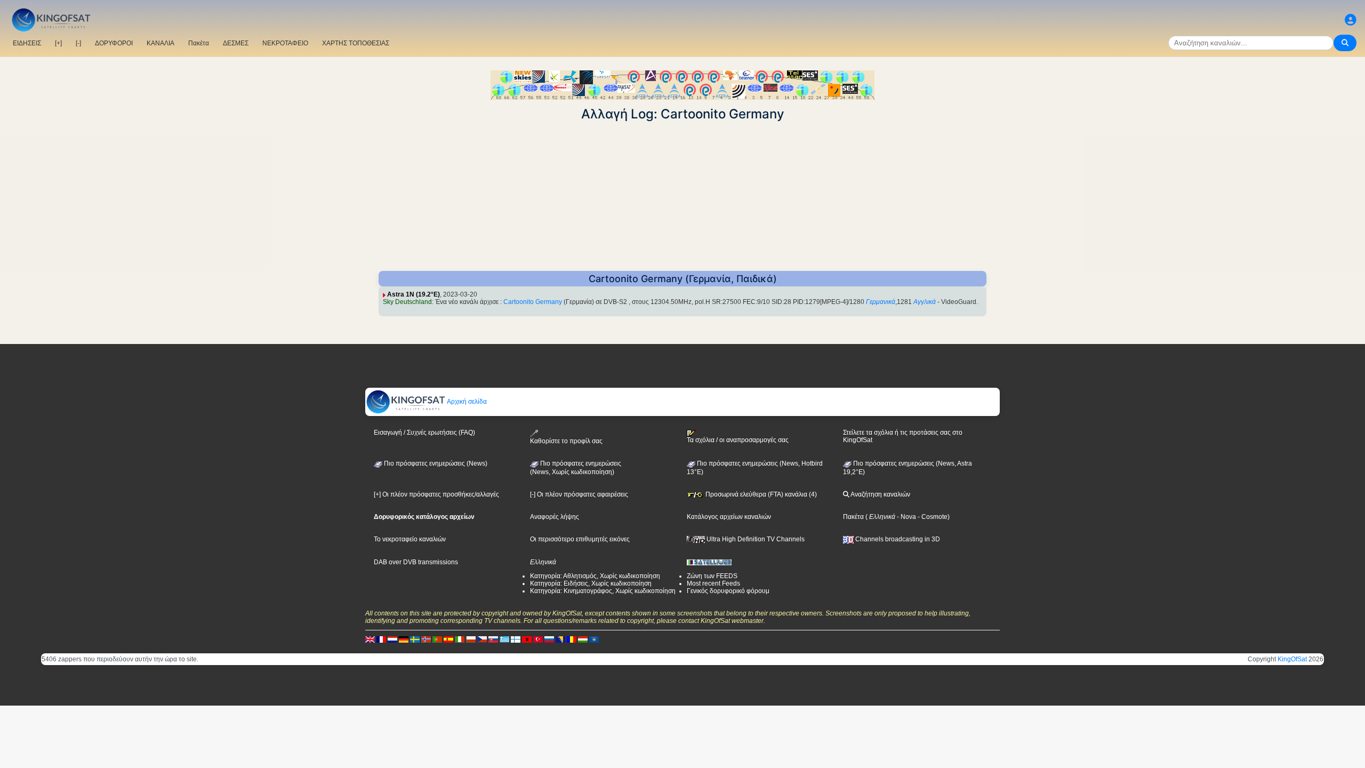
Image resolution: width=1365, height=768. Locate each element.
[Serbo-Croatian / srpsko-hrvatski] (560, 639)
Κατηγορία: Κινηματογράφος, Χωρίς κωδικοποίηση (603, 591)
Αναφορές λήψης (554, 517)
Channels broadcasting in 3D (897, 539)
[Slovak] (493, 639)
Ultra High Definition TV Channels (755, 539)
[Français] (381, 639)
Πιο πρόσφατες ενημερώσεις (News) (434, 463)
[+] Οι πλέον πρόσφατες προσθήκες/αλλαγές (436, 494)
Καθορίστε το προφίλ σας (566, 440)
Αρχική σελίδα (466, 401)
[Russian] (549, 639)
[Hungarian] (583, 639)
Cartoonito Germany (532, 302)
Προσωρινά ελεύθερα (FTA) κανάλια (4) (760, 494)
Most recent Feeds (713, 583)
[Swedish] (415, 639)
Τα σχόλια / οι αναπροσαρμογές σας (738, 440)
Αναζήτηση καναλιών (879, 494)
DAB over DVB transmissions (416, 562)
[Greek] (504, 639)
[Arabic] (527, 639)
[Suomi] (515, 639)
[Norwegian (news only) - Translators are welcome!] (426, 639)
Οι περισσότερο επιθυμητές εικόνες (580, 539)
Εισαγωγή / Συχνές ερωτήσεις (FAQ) (424, 432)
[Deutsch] (403, 639)
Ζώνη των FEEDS (712, 576)
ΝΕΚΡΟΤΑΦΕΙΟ (285, 43)
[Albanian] (594, 639)
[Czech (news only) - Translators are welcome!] (482, 639)
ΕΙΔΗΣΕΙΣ (27, 43)
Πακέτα (198, 43)
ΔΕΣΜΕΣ (235, 43)
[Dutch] (392, 639)
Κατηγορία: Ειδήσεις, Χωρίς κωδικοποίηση (591, 583)
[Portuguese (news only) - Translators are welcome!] (437, 639)
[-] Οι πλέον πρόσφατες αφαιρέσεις (579, 494)
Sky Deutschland (407, 302)
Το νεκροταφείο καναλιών (410, 539)
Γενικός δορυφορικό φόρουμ (728, 591)
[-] (78, 43)
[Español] (448, 639)
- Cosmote (932, 517)
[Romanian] (571, 639)
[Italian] (459, 639)
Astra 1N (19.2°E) (413, 294)
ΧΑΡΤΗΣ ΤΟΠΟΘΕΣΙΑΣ (355, 43)
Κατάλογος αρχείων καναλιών (729, 517)
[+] (58, 43)
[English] (370, 639)
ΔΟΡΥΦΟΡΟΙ (114, 43)
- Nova (905, 517)
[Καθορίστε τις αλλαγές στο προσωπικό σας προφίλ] (1350, 20)
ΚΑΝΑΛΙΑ (160, 43)
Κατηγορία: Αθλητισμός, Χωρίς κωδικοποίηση (595, 576)
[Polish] (471, 639)
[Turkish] (538, 639)
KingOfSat (1292, 659)
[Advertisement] (682, 196)
